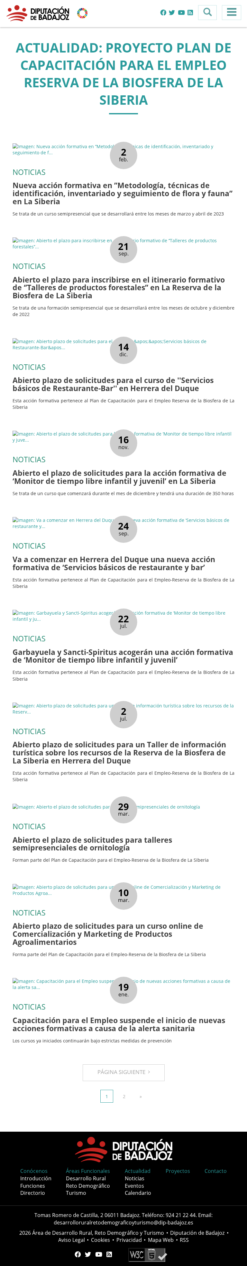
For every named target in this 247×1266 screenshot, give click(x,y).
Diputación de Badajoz (197, 1232)
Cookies (100, 1239)
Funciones (32, 1185)
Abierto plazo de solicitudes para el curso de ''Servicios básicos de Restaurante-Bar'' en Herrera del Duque (113, 384)
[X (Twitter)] (172, 13)
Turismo (76, 1192)
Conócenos (34, 1171)
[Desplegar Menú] (231, 12)
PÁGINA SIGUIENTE (122, 1072)
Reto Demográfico (88, 1185)
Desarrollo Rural (86, 1178)
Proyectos (178, 1171)
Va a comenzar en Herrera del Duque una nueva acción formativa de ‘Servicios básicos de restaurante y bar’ (114, 563)
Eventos (134, 1185)
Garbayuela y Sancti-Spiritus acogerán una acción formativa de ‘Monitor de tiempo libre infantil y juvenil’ (123, 656)
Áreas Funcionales (88, 1171)
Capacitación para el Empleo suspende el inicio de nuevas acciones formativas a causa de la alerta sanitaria (119, 1024)
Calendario (138, 1192)
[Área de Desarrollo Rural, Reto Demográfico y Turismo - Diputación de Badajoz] (38, 13)
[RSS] (190, 13)
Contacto (216, 1171)
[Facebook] (163, 13)
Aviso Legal (71, 1239)
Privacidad (129, 1239)
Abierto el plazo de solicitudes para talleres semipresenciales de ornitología (92, 844)
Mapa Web (161, 1239)
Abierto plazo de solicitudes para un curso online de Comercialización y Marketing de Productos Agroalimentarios (108, 934)
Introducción (35, 1178)
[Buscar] (207, 12)
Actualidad (138, 1171)
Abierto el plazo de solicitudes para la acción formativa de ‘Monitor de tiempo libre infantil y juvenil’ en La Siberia (119, 477)
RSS (184, 1239)
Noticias (134, 1178)
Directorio (32, 1192)
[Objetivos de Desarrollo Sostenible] (82, 13)
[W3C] (148, 1254)
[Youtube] (181, 13)
